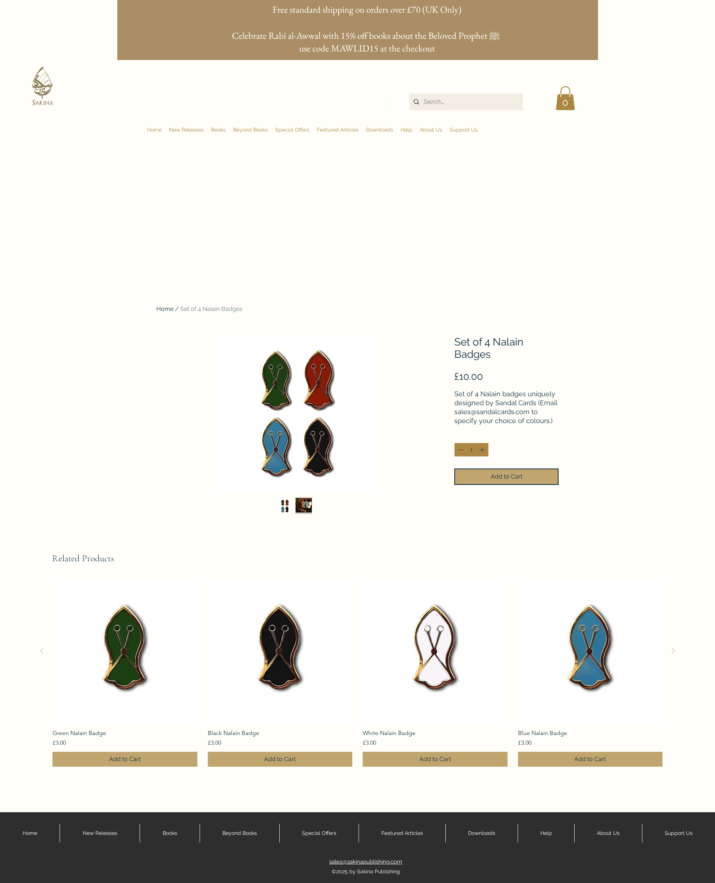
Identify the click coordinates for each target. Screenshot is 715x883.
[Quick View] (125, 651)
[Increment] (482, 449)
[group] (357, 672)
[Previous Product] (41, 650)
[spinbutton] (471, 449)
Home (165, 308)
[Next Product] (673, 650)
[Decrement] (460, 449)
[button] (565, 98)
